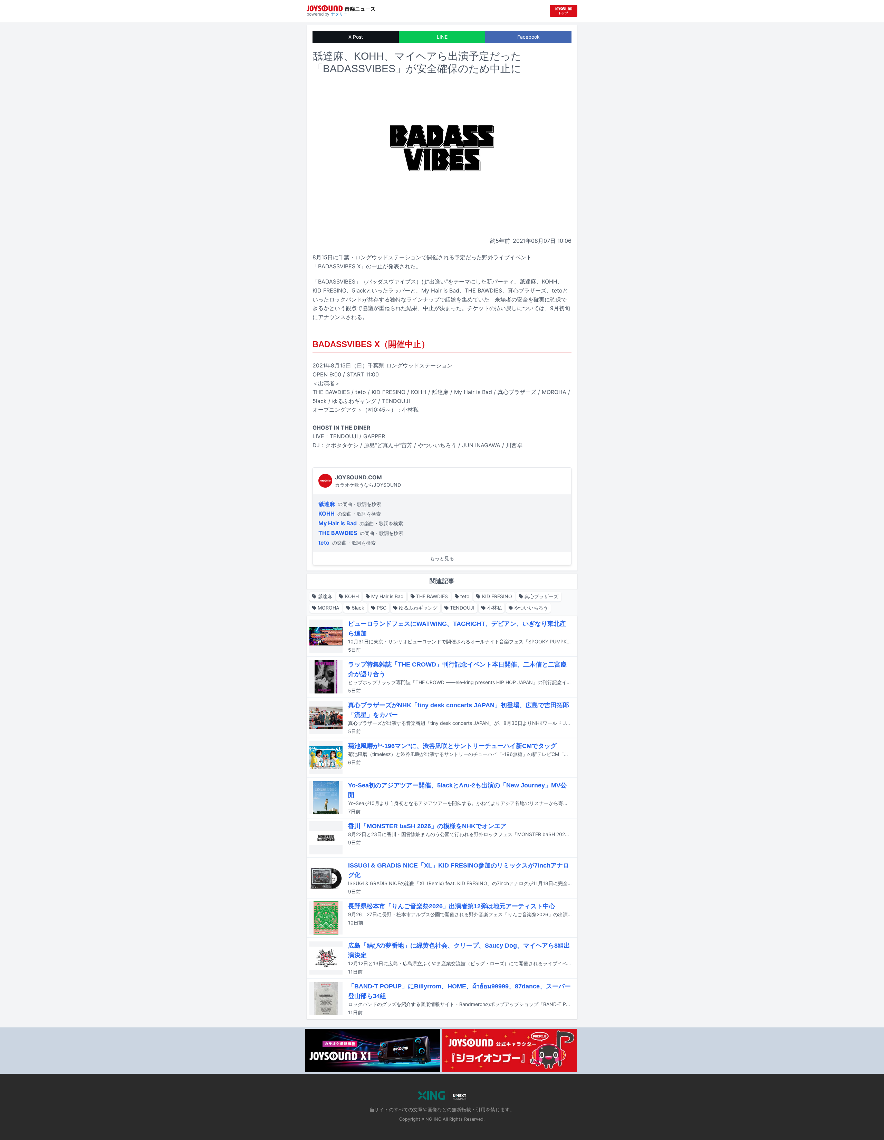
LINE (442, 37)
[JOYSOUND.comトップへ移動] (563, 11)
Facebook (528, 37)
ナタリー (339, 14)
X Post (355, 37)
